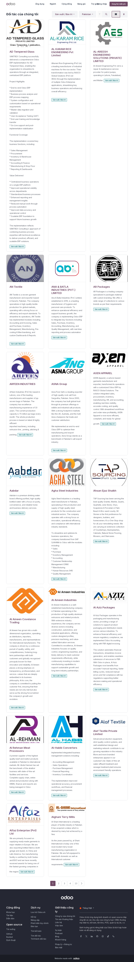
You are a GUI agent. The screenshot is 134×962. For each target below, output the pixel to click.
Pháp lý (58, 944)
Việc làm (59, 925)
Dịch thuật (11, 940)
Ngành (53, 4)
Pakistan (86, 14)
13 (76, 883)
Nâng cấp (35, 920)
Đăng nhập (102, 4)
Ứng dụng (39, 4)
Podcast (59, 933)
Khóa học (10, 912)
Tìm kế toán (36, 931)
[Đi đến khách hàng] (25, 33)
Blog (57, 936)
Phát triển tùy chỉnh (40, 923)
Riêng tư (68, 944)
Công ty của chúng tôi (65, 916)
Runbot (9, 937)
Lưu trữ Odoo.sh (38, 912)
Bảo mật (58, 947)
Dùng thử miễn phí (118, 4)
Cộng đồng (67, 4)
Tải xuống (10, 929)
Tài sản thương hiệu (64, 919)
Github (9, 934)
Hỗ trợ (33, 917)
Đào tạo (34, 926)
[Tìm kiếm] (106, 14)
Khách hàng (60, 940)
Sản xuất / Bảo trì (63, 14)
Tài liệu (9, 915)
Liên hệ (58, 922)
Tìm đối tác (36, 936)
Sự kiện (58, 930)
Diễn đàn (10, 918)
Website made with (64, 958)
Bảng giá (81, 4)
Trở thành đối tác (38, 939)
